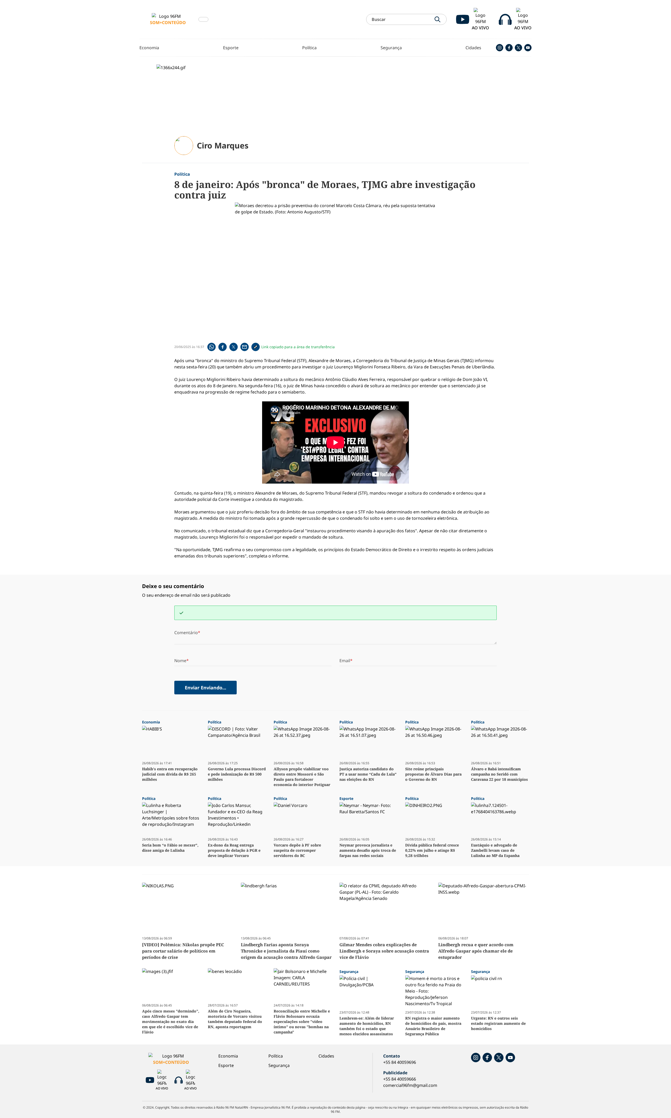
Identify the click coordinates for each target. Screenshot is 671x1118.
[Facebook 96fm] (509, 47)
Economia (149, 48)
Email (344, 660)
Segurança (391, 48)
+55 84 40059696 (399, 1062)
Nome (180, 660)
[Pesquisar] (437, 19)
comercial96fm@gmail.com (410, 1085)
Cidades (473, 48)
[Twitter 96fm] (518, 47)
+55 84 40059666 (399, 1079)
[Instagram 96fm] (499, 47)
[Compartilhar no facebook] (222, 347)
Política (309, 48)
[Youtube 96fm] (528, 47)
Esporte (231, 48)
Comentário (186, 632)
